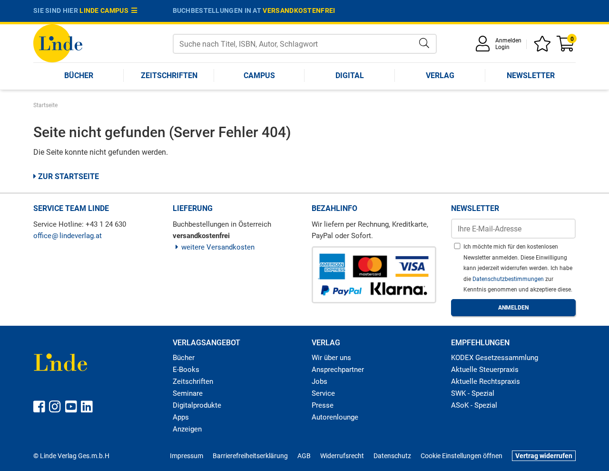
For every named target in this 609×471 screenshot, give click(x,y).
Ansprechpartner (338, 369)
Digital (349, 75)
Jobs (319, 381)
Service (323, 393)
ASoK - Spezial (474, 405)
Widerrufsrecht (342, 456)
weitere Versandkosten (218, 247)
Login (502, 47)
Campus (259, 75)
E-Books (186, 369)
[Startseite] (57, 42)
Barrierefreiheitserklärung (250, 456)
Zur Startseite (67, 176)
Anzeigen (187, 429)
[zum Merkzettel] (543, 46)
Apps (181, 417)
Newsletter (531, 75)
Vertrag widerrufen (543, 456)
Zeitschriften (169, 75)
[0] (566, 46)
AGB (304, 456)
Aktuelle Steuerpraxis (485, 369)
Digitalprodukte (197, 405)
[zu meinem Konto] (484, 46)
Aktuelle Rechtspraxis (485, 381)
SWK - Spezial (472, 393)
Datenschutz (392, 456)
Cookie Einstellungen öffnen (461, 456)
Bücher (78, 75)
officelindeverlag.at (67, 235)
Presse (323, 405)
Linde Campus (105, 10)
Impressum (186, 456)
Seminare (188, 393)
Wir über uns (331, 357)
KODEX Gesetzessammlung (494, 357)
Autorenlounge (335, 417)
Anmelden (508, 40)
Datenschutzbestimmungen (508, 279)
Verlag (440, 75)
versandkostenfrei (299, 10)
